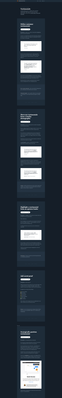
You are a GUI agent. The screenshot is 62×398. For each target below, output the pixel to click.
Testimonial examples (24, 93)
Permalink (35, 102)
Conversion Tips (24, 22)
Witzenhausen (23, 255)
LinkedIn (32, 102)
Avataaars (22, 185)
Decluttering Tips (28, 22)
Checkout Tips (23, 330)
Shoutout (22, 309)
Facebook (29, 102)
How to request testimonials (25, 88)
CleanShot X (27, 355)
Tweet (26, 102)
